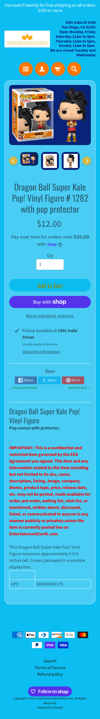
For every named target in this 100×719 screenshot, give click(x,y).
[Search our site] (74, 69)
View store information (41, 352)
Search (50, 661)
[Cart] (58, 69)
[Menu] (26, 69)
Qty (50, 256)
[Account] (42, 69)
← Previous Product (23, 388)
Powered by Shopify (50, 707)
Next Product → (80, 388)
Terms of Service (50, 668)
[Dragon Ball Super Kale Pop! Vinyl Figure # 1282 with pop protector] (29, 159)
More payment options (50, 316)
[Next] (86, 161)
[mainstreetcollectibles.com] (27, 39)
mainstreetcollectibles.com (55, 698)
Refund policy (50, 674)
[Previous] (13, 161)
